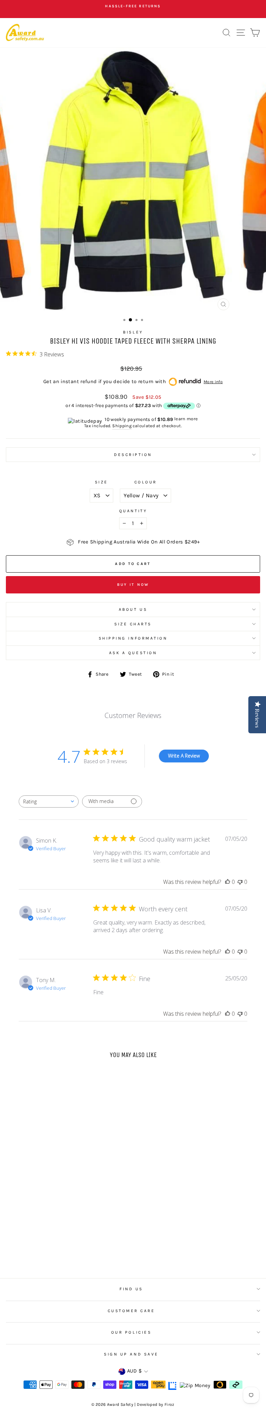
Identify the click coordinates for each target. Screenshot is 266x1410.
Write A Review (184, 755)
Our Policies (131, 1332)
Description (133, 454)
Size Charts (133, 624)
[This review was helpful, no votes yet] (227, 882)
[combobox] (49, 801)
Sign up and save (131, 1354)
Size (101, 482)
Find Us (131, 1288)
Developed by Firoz (156, 1404)
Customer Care (131, 1310)
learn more (186, 418)
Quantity (133, 510)
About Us (133, 609)
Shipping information (133, 638)
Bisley (133, 332)
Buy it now (133, 584)
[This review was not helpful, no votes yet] (240, 882)
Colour (145, 482)
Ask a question (133, 652)
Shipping (122, 425)
